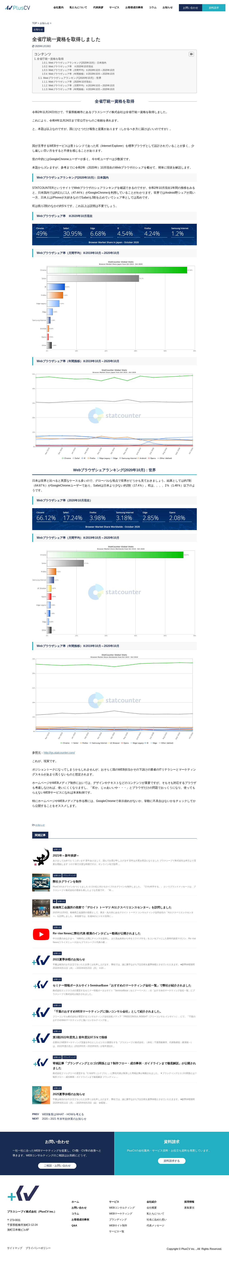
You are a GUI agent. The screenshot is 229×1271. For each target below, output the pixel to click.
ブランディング (118, 1219)
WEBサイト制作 (118, 1225)
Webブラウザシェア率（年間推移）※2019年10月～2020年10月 (81, 73)
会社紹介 (152, 1201)
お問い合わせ (190, 7)
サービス (114, 7)
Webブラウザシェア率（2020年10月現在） (70, 81)
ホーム (75, 1201)
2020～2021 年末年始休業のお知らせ (64, 1118)
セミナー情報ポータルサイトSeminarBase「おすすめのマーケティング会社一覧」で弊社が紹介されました (122, 985)
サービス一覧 (116, 1231)
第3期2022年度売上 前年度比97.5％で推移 (80, 1037)
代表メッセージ (155, 1225)
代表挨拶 (98, 7)
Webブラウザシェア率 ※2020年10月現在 (70, 66)
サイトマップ (14, 1248)
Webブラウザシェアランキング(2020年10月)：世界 (72, 77)
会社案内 (58, 7)
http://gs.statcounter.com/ (59, 752)
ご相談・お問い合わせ (57, 1165)
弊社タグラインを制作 (67, 881)
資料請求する (172, 1160)
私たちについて (78, 7)
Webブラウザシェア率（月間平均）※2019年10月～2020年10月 (81, 70)
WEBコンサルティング (122, 1207)
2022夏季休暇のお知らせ (69, 959)
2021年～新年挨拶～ (66, 855)
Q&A (74, 1225)
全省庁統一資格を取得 (50, 58)
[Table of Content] (191, 54)
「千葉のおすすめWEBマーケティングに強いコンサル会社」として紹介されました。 (108, 1011)
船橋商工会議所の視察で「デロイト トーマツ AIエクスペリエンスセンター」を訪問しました (112, 907)
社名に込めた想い (157, 1219)
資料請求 (214, 7)
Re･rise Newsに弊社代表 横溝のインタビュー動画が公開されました (97, 933)
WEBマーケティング (120, 1213)
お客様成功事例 (134, 7)
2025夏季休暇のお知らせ (69, 1094)
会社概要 (152, 1207)
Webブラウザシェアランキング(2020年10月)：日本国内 (77, 62)
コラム (153, 7)
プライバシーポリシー (38, 1248)
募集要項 (189, 1207)
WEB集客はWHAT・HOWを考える (63, 1114)
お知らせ (168, 7)
